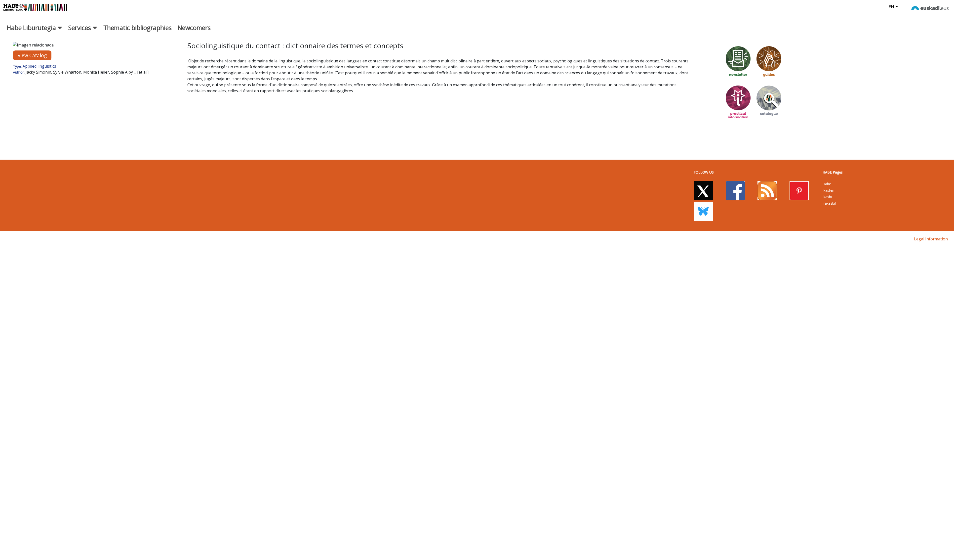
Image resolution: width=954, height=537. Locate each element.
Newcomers (194, 27)
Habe (827, 183)
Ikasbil (828, 196)
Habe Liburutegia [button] (32, 27)
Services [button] (80, 27)
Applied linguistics (39, 66)
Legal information (931, 239)
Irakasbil (829, 203)
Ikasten (828, 190)
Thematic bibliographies (137, 27)
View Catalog (32, 55)
